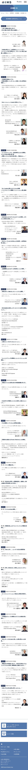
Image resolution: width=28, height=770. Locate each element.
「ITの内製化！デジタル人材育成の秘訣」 (11, 423)
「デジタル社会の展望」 (10, 509)
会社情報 (4, 754)
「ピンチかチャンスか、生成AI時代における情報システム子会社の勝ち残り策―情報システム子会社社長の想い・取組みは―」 (13, 154)
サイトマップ (5, 764)
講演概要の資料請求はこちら (14, 18)
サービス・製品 (6, 747)
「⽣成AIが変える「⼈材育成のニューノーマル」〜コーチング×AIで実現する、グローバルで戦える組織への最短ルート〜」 (14, 51)
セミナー (4, 749)
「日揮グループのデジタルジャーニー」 (11, 341)
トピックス (18, 751)
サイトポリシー (5, 762)
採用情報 (17, 754)
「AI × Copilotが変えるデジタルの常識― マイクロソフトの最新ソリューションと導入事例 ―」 (13, 190)
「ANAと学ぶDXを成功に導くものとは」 (11, 688)
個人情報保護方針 (6, 759)
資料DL (20, 2)
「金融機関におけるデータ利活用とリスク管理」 (13, 268)
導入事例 (17, 749)
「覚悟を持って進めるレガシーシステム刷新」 (12, 291)
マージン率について (6, 761)
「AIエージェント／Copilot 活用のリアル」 (11, 102)
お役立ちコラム (6, 751)
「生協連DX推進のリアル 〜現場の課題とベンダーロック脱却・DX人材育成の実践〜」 (13, 81)
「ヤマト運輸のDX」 (9, 465)
